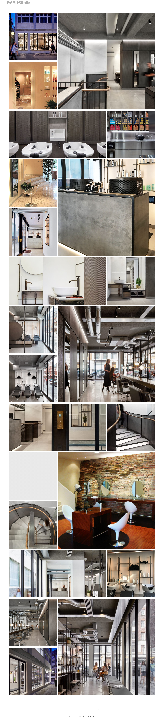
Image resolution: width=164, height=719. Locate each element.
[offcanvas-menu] (157, 2)
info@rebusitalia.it (90, 716)
